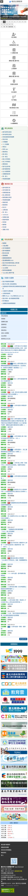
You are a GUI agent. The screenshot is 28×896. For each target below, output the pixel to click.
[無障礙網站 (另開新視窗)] (14, 890)
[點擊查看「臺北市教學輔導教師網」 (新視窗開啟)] (14, 784)
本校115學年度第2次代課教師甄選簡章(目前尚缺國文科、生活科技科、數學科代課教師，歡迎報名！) (14, 365)
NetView (16, 885)
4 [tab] (9, 22)
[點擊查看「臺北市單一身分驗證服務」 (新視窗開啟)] (14, 667)
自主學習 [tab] (3, 336)
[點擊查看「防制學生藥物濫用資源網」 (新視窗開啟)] (14, 800)
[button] (1, 27)
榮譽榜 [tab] (3, 319)
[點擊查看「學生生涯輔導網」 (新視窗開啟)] (14, 742)
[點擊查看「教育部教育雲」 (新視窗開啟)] (14, 692)
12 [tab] (4, 24)
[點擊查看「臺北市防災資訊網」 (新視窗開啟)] (14, 767)
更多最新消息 (23, 639)
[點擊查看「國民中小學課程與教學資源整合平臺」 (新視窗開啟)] (14, 717)
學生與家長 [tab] (4, 316)
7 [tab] (17, 22)
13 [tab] (7, 24)
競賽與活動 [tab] (4, 321)
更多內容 (10, 26)
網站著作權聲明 (5, 844)
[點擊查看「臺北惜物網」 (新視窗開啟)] (14, 734)
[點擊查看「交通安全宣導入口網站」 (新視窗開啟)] (14, 775)
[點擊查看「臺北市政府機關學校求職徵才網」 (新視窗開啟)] (14, 725)
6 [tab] (14, 22)
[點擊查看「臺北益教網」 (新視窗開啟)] (14, 759)
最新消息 (10, 354)
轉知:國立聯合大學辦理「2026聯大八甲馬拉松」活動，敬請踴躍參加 (14, 559)
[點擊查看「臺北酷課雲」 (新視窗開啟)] (14, 684)
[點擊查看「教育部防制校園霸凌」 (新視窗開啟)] (14, 700)
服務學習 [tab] (3, 324)
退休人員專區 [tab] (5, 333)
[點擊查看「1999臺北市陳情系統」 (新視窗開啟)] (14, 650)
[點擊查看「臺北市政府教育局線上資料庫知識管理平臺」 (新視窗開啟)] (14, 675)
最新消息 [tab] (3, 313)
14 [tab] (9, 24)
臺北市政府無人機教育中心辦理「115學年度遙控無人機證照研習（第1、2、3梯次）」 (14, 545)
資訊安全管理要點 (6, 850)
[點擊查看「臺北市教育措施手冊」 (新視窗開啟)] (14, 792)
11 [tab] (1, 24)
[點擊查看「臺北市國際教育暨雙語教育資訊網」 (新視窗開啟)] (14, 817)
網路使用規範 (5, 847)
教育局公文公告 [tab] (5, 339)
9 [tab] (22, 22)
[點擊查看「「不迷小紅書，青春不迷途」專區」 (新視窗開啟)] (14, 809)
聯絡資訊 (3, 852)
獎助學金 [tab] (3, 330)
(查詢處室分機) (18, 871)
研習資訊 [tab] (3, 327)
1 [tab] (1, 22)
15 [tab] (12, 24)
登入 (2, 855)
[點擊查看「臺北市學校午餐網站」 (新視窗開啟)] (14, 659)
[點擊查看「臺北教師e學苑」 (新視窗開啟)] (14, 709)
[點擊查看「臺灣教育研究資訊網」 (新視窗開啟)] (14, 750)
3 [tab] (6, 22)
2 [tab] (4, 22)
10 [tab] (25, 22)
